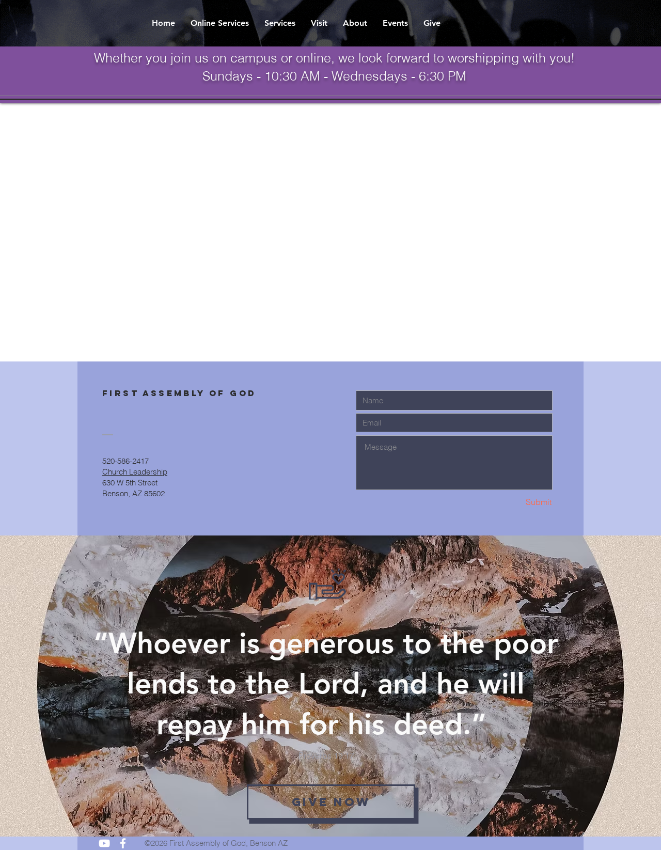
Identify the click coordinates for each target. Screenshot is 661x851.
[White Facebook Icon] (123, 843)
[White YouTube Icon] (104, 843)
